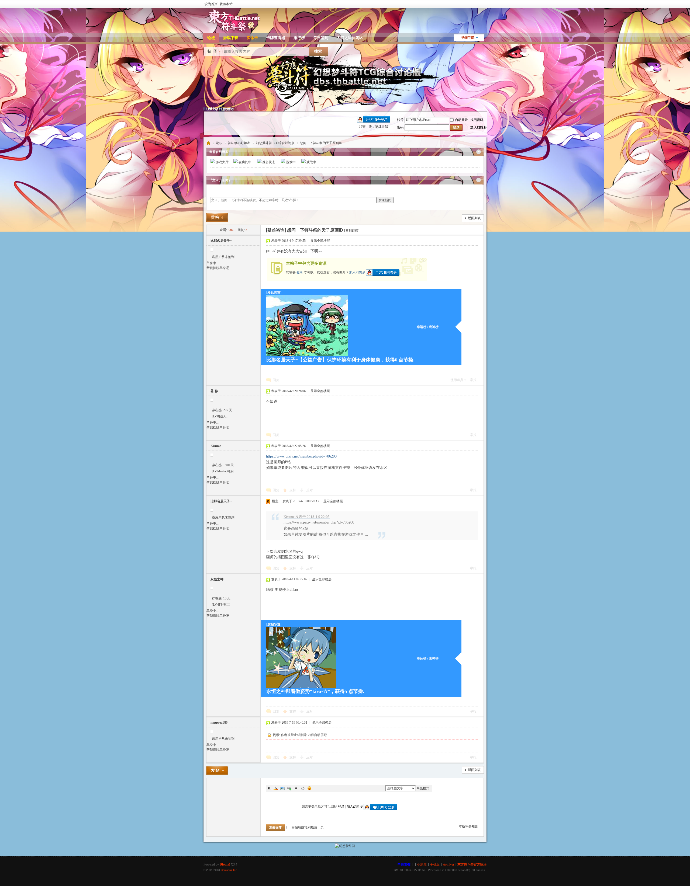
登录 (299, 272)
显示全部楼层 (320, 241)
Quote (296, 788)
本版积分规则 (468, 826)
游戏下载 (230, 38)
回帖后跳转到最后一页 (307, 827)
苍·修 (214, 391)
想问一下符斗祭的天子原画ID (321, 143)
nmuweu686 (219, 722)
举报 (473, 380)
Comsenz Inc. (229, 869)
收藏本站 (226, 4)
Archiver (448, 864)
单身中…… (214, 263)
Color (275, 788)
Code (302, 788)
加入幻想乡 (357, 272)
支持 (293, 490)
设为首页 (211, 4)
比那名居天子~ (221, 241)
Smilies (309, 788)
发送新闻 (384, 200)
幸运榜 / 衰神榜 (428, 327)
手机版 (435, 864)
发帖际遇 (273, 293)
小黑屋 (422, 864)
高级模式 (422, 788)
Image (282, 788)
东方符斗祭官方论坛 (208, 143)
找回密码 (476, 120)
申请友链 (404, 864)
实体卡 (252, 38)
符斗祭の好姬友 (239, 143)
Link (289, 788)
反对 (309, 490)
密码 (400, 127)
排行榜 (299, 38)
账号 (400, 120)
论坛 (211, 38)
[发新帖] (217, 217)
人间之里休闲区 (350, 38)
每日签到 (320, 38)
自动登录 (461, 120)
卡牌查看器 (275, 38)
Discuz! (225, 864)
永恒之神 (217, 579)
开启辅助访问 (485, 3)
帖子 (213, 51)
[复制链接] (351, 230)
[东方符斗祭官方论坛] (233, 32)
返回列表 (474, 218)
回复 (276, 380)
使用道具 (456, 380)
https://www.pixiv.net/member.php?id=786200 (301, 456)
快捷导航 (467, 37)
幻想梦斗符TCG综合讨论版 (275, 143)
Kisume (216, 446)
